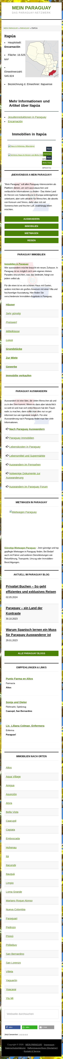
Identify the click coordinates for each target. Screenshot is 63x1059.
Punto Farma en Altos (19, 678)
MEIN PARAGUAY (33, 1044)
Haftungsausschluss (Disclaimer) (42, 1048)
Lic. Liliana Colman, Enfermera (25, 725)
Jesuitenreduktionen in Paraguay (27, 117)
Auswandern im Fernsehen (25, 464)
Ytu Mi (9, 998)
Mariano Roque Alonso (19, 900)
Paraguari (11, 918)
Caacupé (11, 820)
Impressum (49, 1044)
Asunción (11, 794)
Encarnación (15, 121)
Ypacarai (11, 989)
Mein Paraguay (31, 7)
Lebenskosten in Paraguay (24, 446)
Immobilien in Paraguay (16, 264)
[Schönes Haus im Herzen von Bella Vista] (25, 155)
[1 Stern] (20, 1035)
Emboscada (13, 838)
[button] (13, 1027)
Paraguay (24, 28)
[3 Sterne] (23, 1035)
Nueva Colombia (15, 909)
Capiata (10, 829)
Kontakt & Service (32, 1051)
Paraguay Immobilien (21, 437)
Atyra (9, 803)
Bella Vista (12, 812)
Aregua (10, 785)
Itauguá (10, 874)
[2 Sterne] (22, 1035)
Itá (7, 856)
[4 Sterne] (25, 1035)
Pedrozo (11, 927)
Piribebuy (11, 944)
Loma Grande (14, 891)
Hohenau (11, 847)
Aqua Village (13, 776)
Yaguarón (11, 980)
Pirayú (9, 936)
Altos (9, 767)
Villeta (9, 971)
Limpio (10, 883)
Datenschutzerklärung (15, 1048)
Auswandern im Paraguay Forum (28, 486)
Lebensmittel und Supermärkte (27, 455)
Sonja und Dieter (16, 702)
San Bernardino (15, 953)
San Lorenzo (13, 962)
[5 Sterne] (27, 1035)
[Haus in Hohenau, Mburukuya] (21, 146)
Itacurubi (11, 865)
